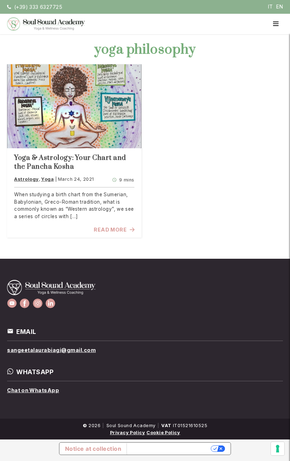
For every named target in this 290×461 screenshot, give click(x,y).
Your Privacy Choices (169, 448)
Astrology (26, 179)
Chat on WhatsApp (33, 390)
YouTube (12, 303)
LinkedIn (50, 303)
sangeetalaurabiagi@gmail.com (51, 350)
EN (279, 7)
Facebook (24, 303)
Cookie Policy (163, 432)
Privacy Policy (127, 432)
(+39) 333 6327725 (38, 7)
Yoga (47, 179)
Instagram (37, 303)
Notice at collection (93, 448)
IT (270, 7)
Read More (110, 230)
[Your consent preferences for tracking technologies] (277, 448)
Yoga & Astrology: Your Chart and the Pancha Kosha (70, 162)
